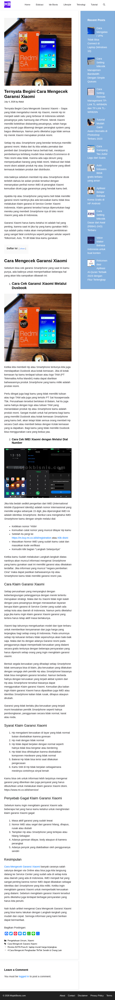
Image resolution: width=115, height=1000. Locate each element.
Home (27, 4)
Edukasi (39, 4)
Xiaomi (31, 940)
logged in (24, 976)
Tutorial (94, 4)
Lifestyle (67, 4)
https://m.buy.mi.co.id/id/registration (31, 537)
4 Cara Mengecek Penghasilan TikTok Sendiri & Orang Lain (35, 950)
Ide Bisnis (53, 4)
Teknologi (81, 4)
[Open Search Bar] (104, 4)
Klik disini (63, 537)
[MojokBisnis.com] (7, 4)
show (22, 248)
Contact (71, 995)
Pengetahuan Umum (17, 940)
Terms (109, 995)
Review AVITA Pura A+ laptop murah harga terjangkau (32, 947)
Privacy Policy (97, 995)
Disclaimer (83, 995)
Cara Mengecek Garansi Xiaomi (22, 866)
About (62, 995)
